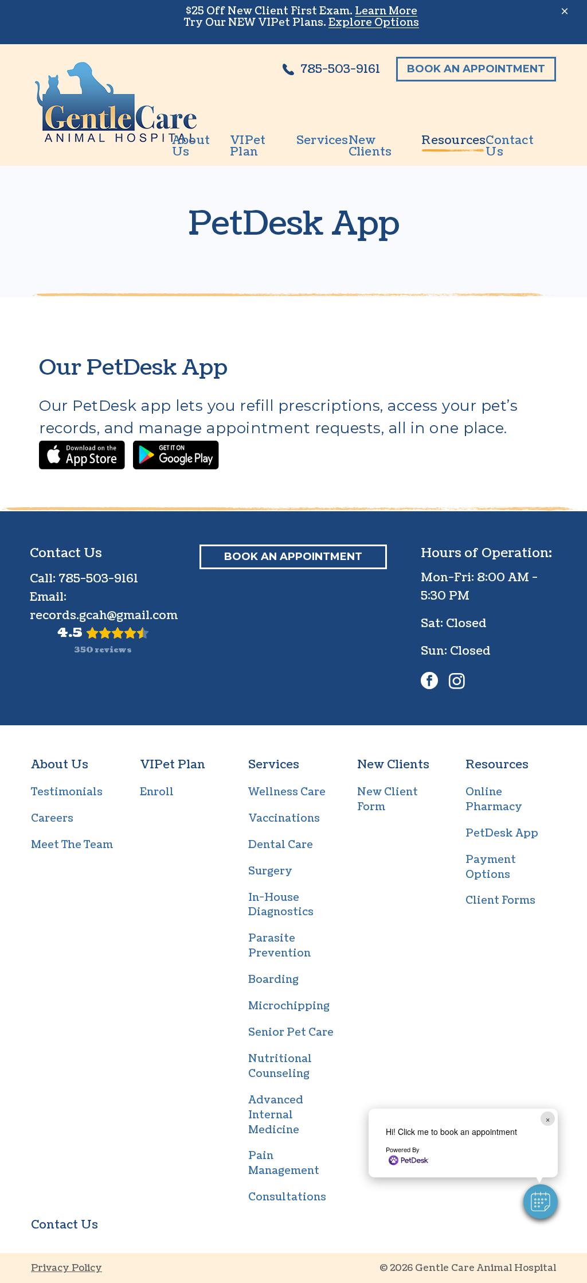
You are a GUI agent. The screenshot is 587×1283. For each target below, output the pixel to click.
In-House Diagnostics (281, 905)
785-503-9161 (98, 579)
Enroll (157, 792)
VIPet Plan (172, 765)
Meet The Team (72, 845)
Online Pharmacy (493, 799)
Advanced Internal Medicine (275, 1115)
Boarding (273, 980)
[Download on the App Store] (82, 455)
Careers (52, 818)
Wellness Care (287, 792)
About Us (59, 765)
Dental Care (280, 845)
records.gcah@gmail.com (104, 616)
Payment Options (490, 867)
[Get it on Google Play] (176, 455)
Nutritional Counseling (280, 1066)
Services (273, 765)
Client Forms (500, 900)
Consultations (287, 1197)
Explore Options (373, 22)
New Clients (393, 765)
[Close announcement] (564, 11)
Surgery (270, 871)
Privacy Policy (66, 1268)
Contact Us (64, 1225)
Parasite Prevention (279, 946)
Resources (497, 765)
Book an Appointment (476, 69)
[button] (540, 1201)
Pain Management (283, 1163)
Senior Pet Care (291, 1032)
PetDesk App (501, 833)
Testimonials (67, 792)
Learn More (386, 11)
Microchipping (289, 1006)
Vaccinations (284, 818)
